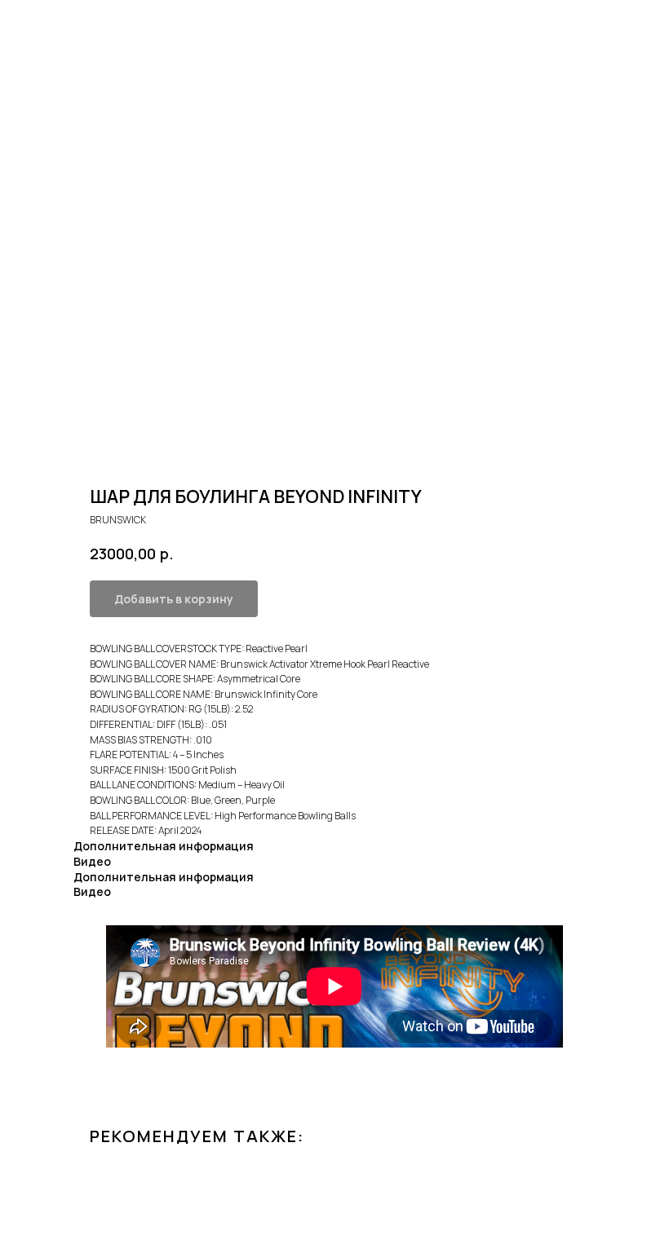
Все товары (54, 23)
